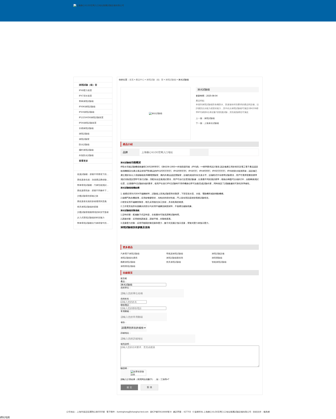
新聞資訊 (156, 25)
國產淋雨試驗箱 (128, 262)
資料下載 (180, 25)
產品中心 (140, 79)
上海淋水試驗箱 (211, 123)
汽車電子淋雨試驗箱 (130, 253)
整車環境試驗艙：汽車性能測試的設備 (95, 185)
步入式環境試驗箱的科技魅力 (90, 217)
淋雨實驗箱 (217, 258)
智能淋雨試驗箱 (219, 262)
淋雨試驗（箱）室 (154, 79)
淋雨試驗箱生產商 (129, 258)
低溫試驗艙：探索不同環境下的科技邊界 (96, 174)
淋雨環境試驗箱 (128, 266)
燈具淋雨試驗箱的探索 (87, 207)
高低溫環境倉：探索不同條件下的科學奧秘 (97, 190)
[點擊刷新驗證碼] (138, 373)
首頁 (131, 79)
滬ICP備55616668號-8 (161, 412)
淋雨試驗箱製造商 (174, 258)
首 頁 (85, 25)
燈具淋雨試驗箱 (173, 262)
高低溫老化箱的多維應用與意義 (92, 201)
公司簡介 (109, 25)
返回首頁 (209, 405)
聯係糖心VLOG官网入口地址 (159, 405)
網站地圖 (195, 405)
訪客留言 (251, 25)
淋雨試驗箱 (171, 79)
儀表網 (266, 412)
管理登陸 (222, 405)
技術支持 (203, 25)
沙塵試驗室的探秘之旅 (87, 196)
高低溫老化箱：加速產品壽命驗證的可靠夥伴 (98, 179)
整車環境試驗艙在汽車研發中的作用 (94, 223)
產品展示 (133, 25)
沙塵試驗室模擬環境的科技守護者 (93, 212)
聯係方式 (227, 25)
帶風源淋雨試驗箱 (174, 253)
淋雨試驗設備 (218, 253)
